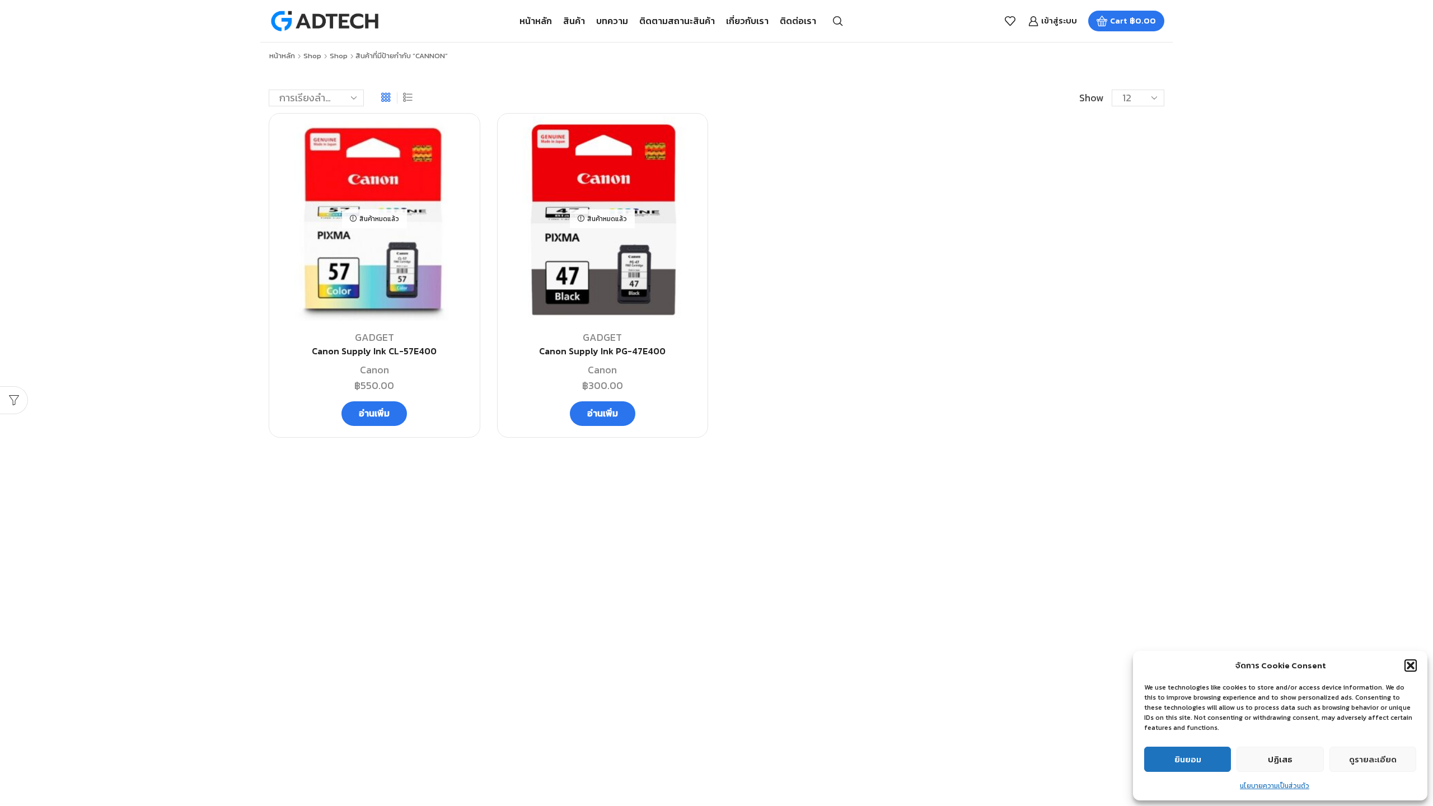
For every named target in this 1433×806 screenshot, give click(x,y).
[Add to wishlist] (458, 139)
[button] (1410, 665)
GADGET (374, 337)
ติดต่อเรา (798, 20)
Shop (312, 56)
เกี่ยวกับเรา (747, 20)
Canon (374, 369)
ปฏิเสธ (1280, 759)
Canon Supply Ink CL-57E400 (374, 351)
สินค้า (574, 20)
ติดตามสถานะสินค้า (677, 20)
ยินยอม (1187, 759)
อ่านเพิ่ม (374, 413)
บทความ (612, 20)
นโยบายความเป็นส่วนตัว (1274, 786)
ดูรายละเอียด (1373, 759)
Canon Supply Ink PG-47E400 (602, 351)
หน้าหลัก (535, 20)
